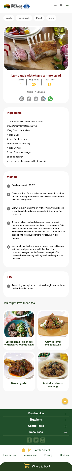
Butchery (36, 419)
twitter (36, 440)
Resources (36, 432)
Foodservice (36, 413)
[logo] (17, 8)
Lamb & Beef (41, 450)
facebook (29, 440)
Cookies (64, 455)
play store (30, 450)
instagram (42, 440)
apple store (24, 450)
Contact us (9, 455)
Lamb (9, 18)
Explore (67, 6)
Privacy (48, 455)
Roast (39, 18)
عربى (55, 5)
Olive (51, 18)
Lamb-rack (23, 18)
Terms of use (30, 455)
